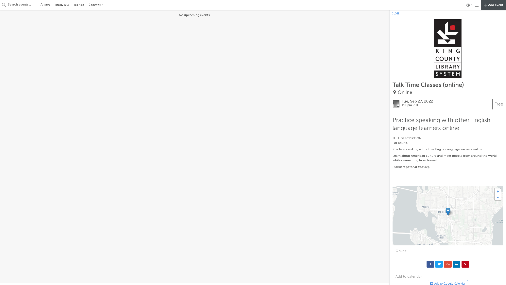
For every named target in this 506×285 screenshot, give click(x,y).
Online (405, 92)
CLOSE (395, 13)
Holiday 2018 (62, 5)
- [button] (498, 197)
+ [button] (498, 191)
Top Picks (79, 5)
